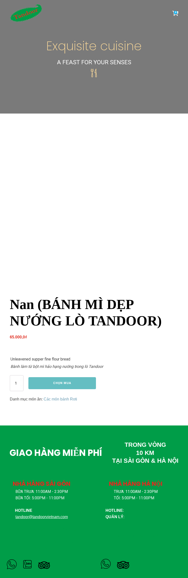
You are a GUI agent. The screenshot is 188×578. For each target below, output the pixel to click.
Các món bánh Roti (60, 399)
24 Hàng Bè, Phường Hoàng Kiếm (136, 535)
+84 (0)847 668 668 (142, 510)
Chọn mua (62, 383)
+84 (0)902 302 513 (51, 510)
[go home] (28, 13)
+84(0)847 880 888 (141, 517)
